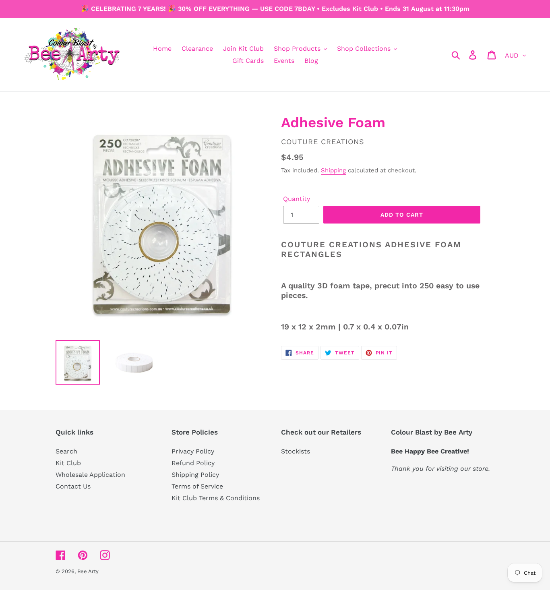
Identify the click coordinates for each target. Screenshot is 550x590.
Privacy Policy (193, 451)
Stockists (295, 451)
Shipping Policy (195, 474)
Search (66, 451)
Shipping (333, 170)
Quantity (296, 199)
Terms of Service (197, 486)
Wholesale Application (90, 474)
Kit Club (68, 463)
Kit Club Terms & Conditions (216, 498)
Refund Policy (193, 463)
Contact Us (73, 486)
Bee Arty (88, 571)
